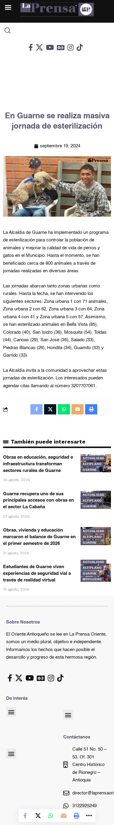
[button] (11, 712)
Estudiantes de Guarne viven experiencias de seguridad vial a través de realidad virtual (37, 573)
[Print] (76, 815)
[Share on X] (38, 815)
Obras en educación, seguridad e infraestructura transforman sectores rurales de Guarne (38, 464)
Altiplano (92, 464)
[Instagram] (70, 47)
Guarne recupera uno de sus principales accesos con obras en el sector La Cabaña (38, 500)
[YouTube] (49, 47)
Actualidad (93, 458)
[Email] (63, 815)
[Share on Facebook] (25, 815)
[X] (39, 47)
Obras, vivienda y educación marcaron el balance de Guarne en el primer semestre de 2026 (39, 537)
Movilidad (92, 579)
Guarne (90, 469)
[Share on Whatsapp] (50, 815)
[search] (57, 30)
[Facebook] (30, 47)
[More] (89, 815)
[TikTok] (79, 47)
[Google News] (60, 47)
